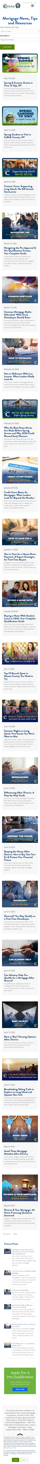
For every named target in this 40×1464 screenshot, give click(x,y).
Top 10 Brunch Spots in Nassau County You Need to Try (18, 676)
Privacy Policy (12, 1448)
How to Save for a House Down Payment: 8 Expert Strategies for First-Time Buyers (20, 556)
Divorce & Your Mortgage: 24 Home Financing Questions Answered (19, 1212)
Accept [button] (15, 1460)
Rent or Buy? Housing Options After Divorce (20, 1038)
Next (15, 1234)
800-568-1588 (27, 3)
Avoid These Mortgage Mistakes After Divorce (16, 1152)
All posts (6, 1234)
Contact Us (18, 3)
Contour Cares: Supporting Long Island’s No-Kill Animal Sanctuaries (18, 189)
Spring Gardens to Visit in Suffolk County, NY (17, 136)
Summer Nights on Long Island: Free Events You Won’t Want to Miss (19, 733)
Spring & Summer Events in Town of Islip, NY (18, 84)
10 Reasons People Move (20, 1290)
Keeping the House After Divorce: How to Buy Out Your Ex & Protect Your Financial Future (20, 856)
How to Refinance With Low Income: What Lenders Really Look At (19, 376)
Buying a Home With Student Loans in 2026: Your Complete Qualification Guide (20, 618)
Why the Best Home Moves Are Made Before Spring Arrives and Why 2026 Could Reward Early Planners (19, 432)
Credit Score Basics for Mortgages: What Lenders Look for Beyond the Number (19, 495)
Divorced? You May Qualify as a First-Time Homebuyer (19, 917)
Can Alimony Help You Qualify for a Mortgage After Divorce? (19, 977)
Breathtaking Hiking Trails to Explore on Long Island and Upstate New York (19, 1092)
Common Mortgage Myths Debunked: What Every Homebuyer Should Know (17, 314)
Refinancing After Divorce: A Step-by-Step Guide (19, 794)
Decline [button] (24, 1460)
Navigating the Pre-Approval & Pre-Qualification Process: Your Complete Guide (20, 250)
